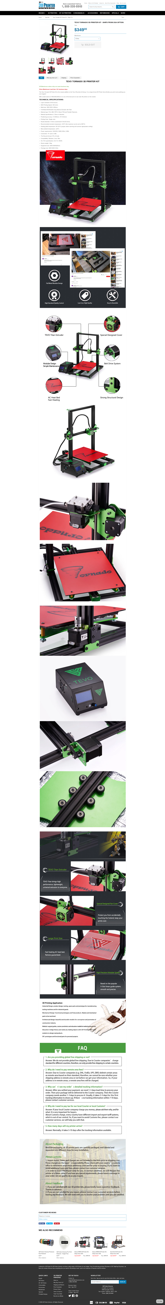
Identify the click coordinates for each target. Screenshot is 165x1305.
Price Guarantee (75, 77)
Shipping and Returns (59, 1284)
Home (85, 3)
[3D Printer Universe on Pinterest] (76, 1296)
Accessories (93, 13)
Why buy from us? (52, 77)
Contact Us (71, 1278)
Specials (115, 13)
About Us (101, 3)
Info (41, 77)
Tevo (123, 17)
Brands (42, 13)
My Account (123, 3)
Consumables (79, 13)
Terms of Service (58, 1291)
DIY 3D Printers (65, 13)
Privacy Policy (57, 1289)
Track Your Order (58, 1293)
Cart (122, 7)
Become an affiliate (58, 1296)
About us (56, 1280)
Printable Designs (43, 1294)
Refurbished (105, 13)
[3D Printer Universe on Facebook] (73, 1296)
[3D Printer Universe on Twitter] (69, 1296)
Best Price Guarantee (110, 3)
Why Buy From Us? (58, 1282)
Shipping (63, 77)
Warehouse (77, 35)
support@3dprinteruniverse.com (76, 1280)
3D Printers (52, 13)
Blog (118, 3)
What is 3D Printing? (93, 3)
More (123, 13)
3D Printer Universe (47, 1302)
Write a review (43, 1219)
